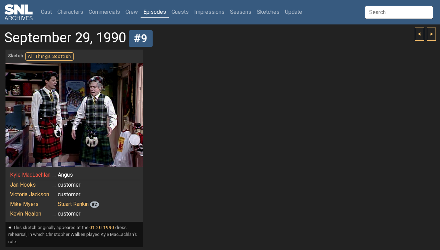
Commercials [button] (104, 12)
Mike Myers (24, 204)
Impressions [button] (209, 12)
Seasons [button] (240, 12)
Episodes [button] (154, 12)
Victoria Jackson (29, 194)
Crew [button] (131, 12)
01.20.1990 (101, 227)
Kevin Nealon (25, 214)
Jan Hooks (23, 185)
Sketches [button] (268, 12)
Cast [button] (48, 12)
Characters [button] (70, 12)
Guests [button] (180, 12)
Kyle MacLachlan (30, 175)
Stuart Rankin (73, 204)
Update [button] (293, 12)
